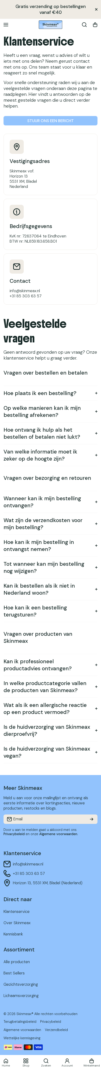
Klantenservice (39, 41)
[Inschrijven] (91, 819)
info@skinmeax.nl (28, 864)
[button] (95, 24)
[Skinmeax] (50, 24)
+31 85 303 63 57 (29, 873)
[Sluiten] (96, 9)
